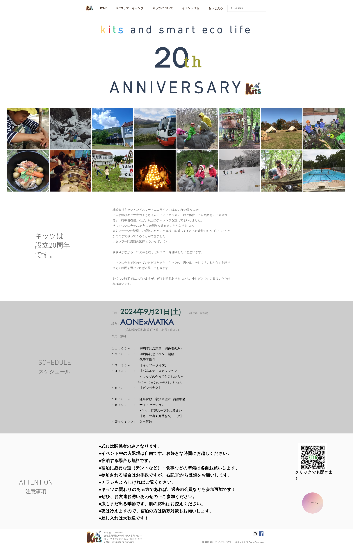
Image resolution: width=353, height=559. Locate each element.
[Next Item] (339, 149)
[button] (162, 8)
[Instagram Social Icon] (255, 533)
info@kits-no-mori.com (123, 542)
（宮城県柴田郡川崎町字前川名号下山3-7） (152, 330)
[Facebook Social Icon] (261, 533)
